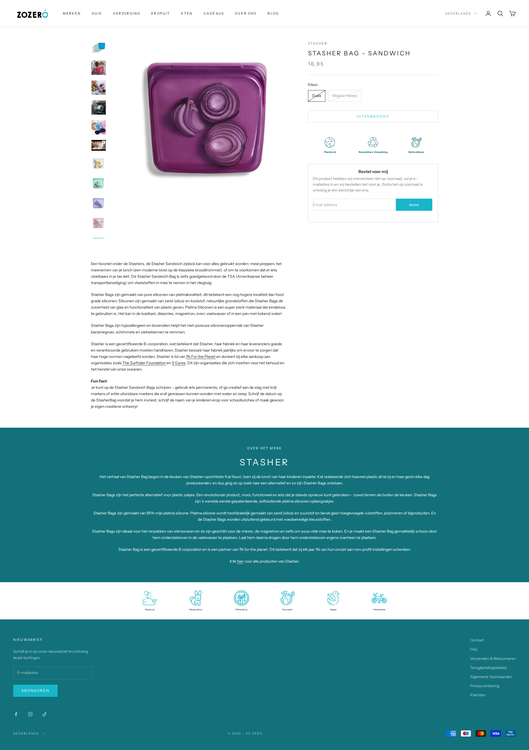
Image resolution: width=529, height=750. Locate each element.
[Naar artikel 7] (98, 163)
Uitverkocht (373, 116)
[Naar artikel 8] (98, 183)
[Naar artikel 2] (98, 67)
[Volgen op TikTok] (44, 714)
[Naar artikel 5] (98, 127)
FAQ (473, 649)
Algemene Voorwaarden (491, 676)
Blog (273, 13)
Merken (72, 13)
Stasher (317, 43)
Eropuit (160, 13)
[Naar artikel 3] (98, 87)
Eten (187, 13)
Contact (477, 640)
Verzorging (127, 13)
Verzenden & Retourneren (493, 658)
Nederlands (458, 13)
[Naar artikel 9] (98, 203)
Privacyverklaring (484, 685)
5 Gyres (178, 362)
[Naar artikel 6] (98, 145)
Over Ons (246, 13)
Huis (97, 13)
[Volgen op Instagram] (30, 714)
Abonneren (35, 690)
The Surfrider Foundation (144, 362)
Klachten (477, 694)
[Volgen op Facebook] (16, 714)
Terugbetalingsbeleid (488, 667)
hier (240, 561)
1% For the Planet (200, 356)
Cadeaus (214, 13)
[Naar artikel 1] (98, 48)
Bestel (414, 205)
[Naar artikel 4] (98, 107)
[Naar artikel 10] (98, 223)
